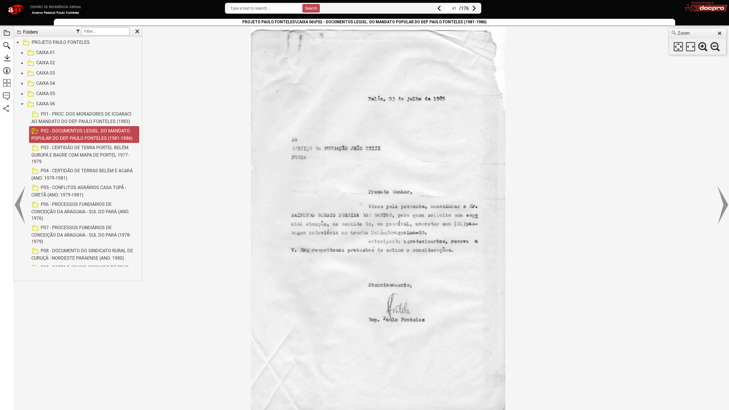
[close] (719, 33)
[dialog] (697, 41)
